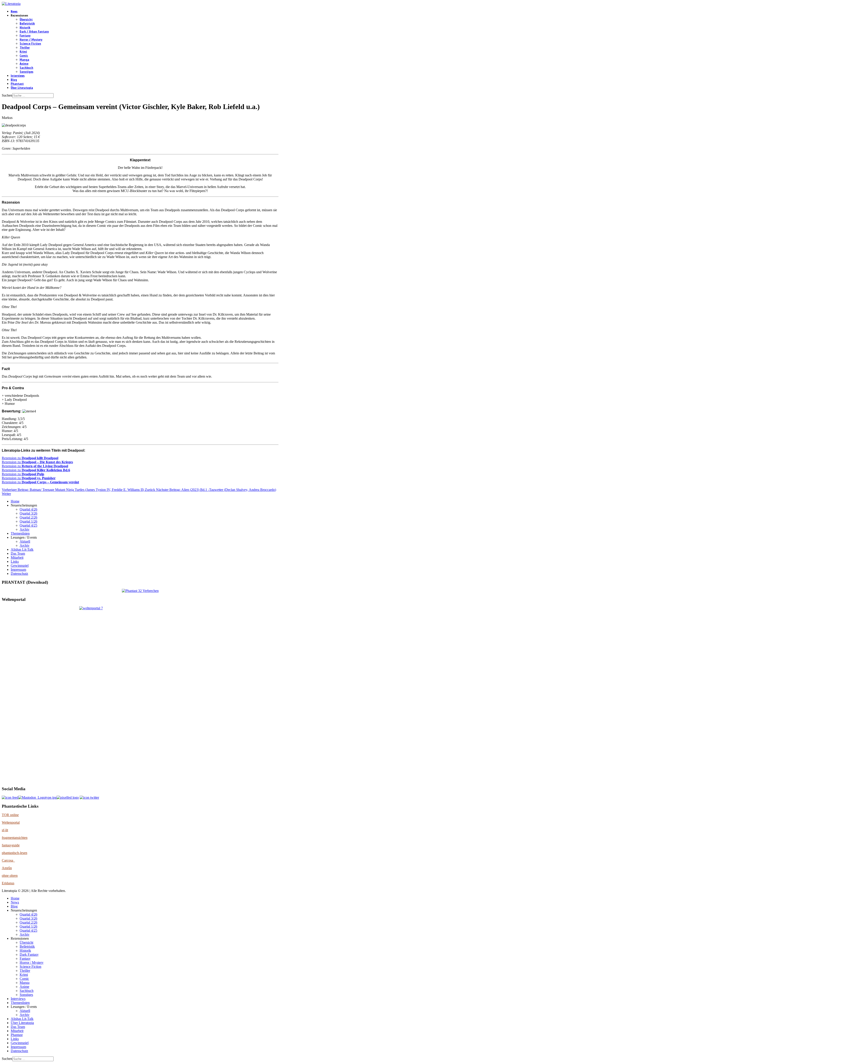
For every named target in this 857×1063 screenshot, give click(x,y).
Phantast (17, 84)
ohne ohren (10, 875)
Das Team (18, 553)
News (14, 11)
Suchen (7, 95)
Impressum (18, 569)
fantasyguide (11, 845)
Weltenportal (11, 822)
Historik (25, 27)
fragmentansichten (14, 838)
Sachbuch (26, 68)
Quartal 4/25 (28, 525)
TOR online (10, 815)
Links (15, 561)
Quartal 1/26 (28, 521)
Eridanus (8, 883)
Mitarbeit (17, 557)
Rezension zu (30, 458)
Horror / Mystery (31, 39)
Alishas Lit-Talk (22, 549)
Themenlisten (20, 533)
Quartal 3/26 (28, 513)
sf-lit (5, 830)
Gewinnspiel (20, 565)
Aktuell (25, 541)
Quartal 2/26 (28, 517)
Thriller (25, 48)
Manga (24, 60)
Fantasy (25, 35)
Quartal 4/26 (28, 509)
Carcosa (8, 860)
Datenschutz (19, 573)
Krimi (23, 52)
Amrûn (7, 868)
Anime (24, 64)
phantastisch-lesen (14, 853)
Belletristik (27, 23)
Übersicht (26, 19)
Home (15, 501)
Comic (24, 56)
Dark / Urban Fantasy (34, 31)
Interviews (18, 76)
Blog (14, 80)
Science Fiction (30, 43)
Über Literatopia (22, 88)
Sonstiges (26, 72)
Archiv (24, 529)
